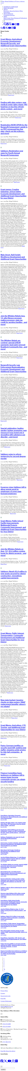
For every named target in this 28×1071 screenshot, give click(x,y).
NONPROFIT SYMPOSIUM (11, 6)
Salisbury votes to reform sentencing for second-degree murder (13, 456)
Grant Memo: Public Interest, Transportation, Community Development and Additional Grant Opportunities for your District (12, 637)
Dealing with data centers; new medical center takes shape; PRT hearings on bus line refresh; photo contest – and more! (14, 105)
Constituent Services (9, 15)
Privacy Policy (4, 990)
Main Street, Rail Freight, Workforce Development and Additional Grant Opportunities (13, 257)
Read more (11, 95)
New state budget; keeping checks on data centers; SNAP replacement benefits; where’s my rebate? (13, 703)
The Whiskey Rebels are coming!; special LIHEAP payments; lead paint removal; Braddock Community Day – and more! (14, 344)
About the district (10, 1051)
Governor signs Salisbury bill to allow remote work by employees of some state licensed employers (13, 490)
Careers (3, 993)
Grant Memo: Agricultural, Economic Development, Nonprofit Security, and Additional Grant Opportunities (13, 42)
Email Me (3, 998)
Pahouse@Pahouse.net (7, 1006)
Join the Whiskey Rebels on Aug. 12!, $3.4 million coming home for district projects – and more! (13, 552)
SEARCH (3, 1069)
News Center (7, 18)
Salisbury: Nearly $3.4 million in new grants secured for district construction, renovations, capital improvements (14, 574)
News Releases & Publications (19, 18)
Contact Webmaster (6, 1001)
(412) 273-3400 (7, 1024)
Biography (6, 11)
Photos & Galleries (9, 19)
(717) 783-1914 (7, 1042)
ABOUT (6, 9)
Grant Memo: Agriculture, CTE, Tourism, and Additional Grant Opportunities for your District (13, 727)
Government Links (5, 996)
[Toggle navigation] (1, 4)
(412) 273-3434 (6, 1026)
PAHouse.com (7, 22)
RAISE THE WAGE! (9, 8)
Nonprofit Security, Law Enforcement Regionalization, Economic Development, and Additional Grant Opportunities (13, 368)
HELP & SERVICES (8, 14)
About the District (14, 11)
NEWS (5, 16)
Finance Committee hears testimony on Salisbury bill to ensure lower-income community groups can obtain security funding (13, 777)
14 (4, 969)
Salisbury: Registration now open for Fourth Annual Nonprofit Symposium (12, 153)
